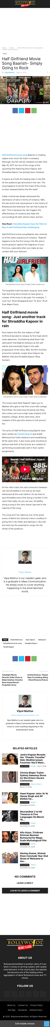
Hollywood (25, 784)
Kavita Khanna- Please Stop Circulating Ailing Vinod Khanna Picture (37, 677)
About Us (11, 1005)
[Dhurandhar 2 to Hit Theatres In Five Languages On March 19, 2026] (10, 816)
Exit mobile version (25, 1023)
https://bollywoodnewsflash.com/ (25, 715)
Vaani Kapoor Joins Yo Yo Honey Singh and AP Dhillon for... (34, 796)
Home (4, 48)
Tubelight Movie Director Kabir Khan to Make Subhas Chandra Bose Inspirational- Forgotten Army (12, 680)
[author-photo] (25, 707)
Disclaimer (22, 1010)
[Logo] (25, 950)
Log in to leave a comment (25, 890)
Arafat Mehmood (16, 640)
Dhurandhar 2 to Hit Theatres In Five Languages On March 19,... (32, 815)
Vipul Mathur (10, 72)
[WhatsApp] (34, 110)
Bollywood (42, 640)
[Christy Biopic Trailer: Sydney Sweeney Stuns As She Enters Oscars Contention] (10, 777)
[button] (6, 4)
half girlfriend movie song (12, 643)
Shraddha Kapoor (31, 643)
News (12, 48)
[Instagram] (14, 994)
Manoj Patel (36, 784)
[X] (21, 110)
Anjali (33, 766)
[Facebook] (15, 110)
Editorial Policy (36, 1010)
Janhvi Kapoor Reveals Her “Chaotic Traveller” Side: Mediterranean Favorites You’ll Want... (33, 758)
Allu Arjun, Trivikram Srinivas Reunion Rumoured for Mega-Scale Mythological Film (33, 836)
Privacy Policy (36, 1005)
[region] (25, 28)
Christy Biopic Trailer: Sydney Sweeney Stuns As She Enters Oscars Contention (33, 776)
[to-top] (46, 1022)
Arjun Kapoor (30, 640)
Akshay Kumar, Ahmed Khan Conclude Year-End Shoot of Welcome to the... (34, 857)
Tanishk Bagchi (8, 647)
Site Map (11, 1010)
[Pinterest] (27, 110)
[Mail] (21, 994)
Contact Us (23, 1005)
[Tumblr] (36, 994)
